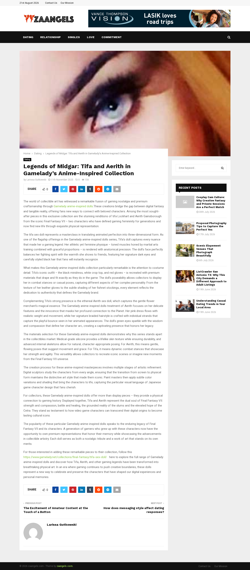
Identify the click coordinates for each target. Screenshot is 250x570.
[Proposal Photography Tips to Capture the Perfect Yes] (185, 228)
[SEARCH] (222, 168)
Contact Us (51, 3)
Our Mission (67, 3)
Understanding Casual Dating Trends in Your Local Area (211, 304)
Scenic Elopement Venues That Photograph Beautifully (208, 250)
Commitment (112, 37)
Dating (28, 37)
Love (91, 37)
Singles (74, 37)
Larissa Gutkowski (36, 179)
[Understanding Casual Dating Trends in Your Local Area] (185, 305)
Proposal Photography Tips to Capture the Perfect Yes (211, 226)
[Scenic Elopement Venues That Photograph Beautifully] (185, 250)
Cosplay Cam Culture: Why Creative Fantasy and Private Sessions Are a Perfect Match (210, 202)
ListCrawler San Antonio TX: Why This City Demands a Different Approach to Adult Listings (211, 278)
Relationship (50, 37)
